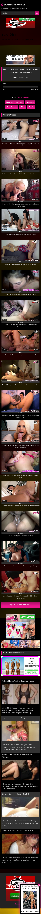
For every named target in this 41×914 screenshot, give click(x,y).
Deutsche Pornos (14, 4)
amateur (31, 102)
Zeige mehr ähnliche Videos (21, 605)
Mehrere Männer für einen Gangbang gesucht (18, 679)
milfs (31, 107)
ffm (23, 107)
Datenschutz (19, 904)
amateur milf (12, 107)
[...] (31, 711)
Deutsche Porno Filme (15, 102)
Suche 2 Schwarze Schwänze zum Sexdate (17, 829)
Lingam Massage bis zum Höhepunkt (15, 716)
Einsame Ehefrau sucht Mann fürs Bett (15, 792)
